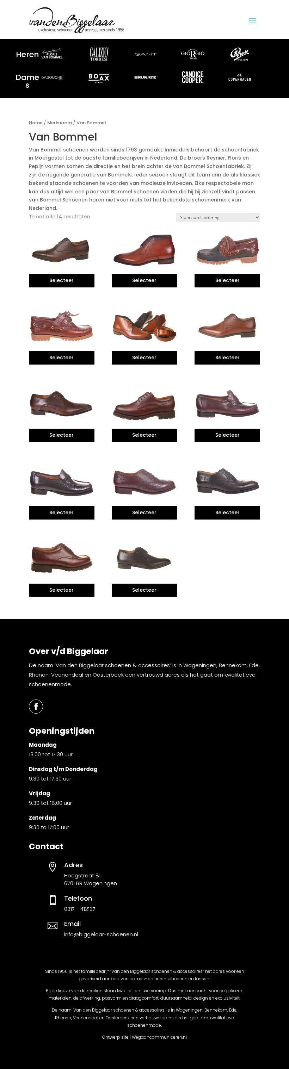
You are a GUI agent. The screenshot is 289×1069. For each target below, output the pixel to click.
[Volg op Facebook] (36, 707)
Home (36, 122)
